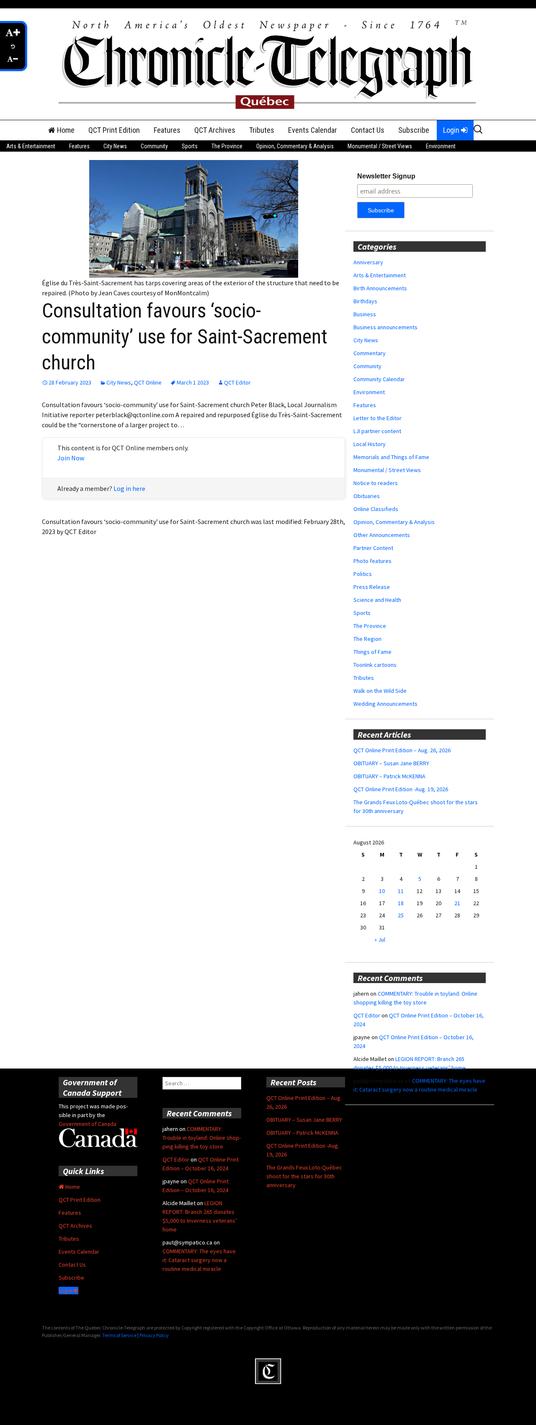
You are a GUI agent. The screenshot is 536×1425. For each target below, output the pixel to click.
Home (65, 130)
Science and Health (377, 600)
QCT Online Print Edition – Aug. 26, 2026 (402, 750)
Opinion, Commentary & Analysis (295, 146)
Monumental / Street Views (380, 146)
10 (382, 891)
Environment (441, 146)
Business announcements (385, 327)
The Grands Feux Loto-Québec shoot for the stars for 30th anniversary (304, 1176)
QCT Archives (214, 130)
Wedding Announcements (385, 703)
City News (115, 146)
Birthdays (365, 301)
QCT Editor (237, 382)
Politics (362, 574)
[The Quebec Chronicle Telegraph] (268, 63)
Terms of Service (119, 1335)
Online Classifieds (375, 509)
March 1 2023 (193, 382)
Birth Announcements (380, 288)
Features (167, 130)
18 (401, 903)
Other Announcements (381, 535)
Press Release (371, 587)
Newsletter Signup (386, 176)
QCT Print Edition (114, 130)
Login (452, 130)
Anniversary (368, 262)
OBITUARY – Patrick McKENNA (389, 776)
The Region (367, 639)
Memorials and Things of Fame (391, 457)
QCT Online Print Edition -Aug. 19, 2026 (400, 789)
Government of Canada (87, 1124)
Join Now (70, 458)
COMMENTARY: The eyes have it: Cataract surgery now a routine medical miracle (199, 1260)
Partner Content (373, 548)
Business (364, 314)
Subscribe (413, 130)
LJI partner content (377, 431)
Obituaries (366, 496)
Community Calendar (379, 379)
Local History (369, 444)
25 (401, 915)
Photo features (372, 561)
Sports (190, 146)
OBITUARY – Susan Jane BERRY (391, 763)
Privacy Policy (154, 1335)
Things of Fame (372, 652)
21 (457, 903)
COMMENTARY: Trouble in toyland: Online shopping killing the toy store (201, 1137)
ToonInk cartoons (375, 665)
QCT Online (148, 382)
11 (401, 891)
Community (154, 146)
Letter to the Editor (377, 418)
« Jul (379, 939)
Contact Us (367, 130)
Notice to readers (375, 483)
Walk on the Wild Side (380, 690)
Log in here (129, 488)
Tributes (261, 130)
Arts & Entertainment (30, 146)
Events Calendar (312, 130)
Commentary (369, 353)
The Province (226, 146)
